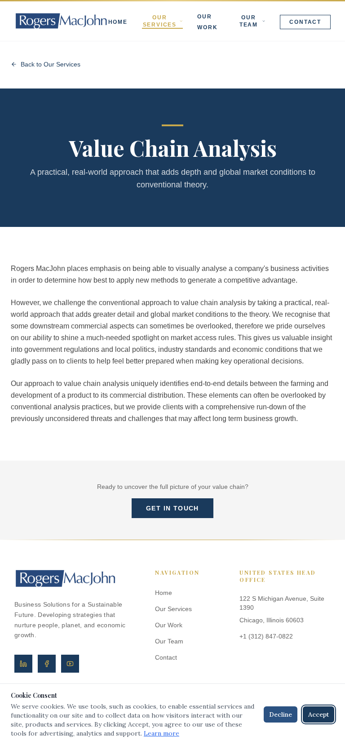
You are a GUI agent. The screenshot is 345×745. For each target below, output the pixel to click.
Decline (280, 714)
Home (118, 22)
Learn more (161, 733)
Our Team (248, 21)
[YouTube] (70, 664)
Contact (305, 22)
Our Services (160, 21)
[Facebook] (47, 664)
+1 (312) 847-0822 (266, 636)
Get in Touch (172, 508)
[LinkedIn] (23, 664)
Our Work (168, 625)
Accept (318, 714)
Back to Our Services (50, 64)
